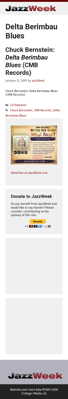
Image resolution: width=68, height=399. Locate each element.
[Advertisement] (34, 266)
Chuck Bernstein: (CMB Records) (30, 61)
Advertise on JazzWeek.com (29, 173)
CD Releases (18, 105)
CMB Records (42, 110)
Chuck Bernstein (21, 110)
